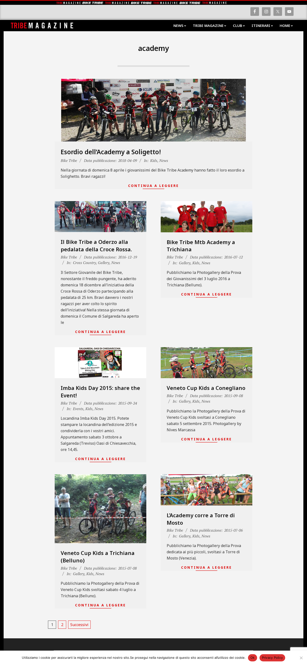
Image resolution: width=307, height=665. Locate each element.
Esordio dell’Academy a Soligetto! (111, 152)
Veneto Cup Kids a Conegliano (206, 387)
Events (78, 408)
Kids (153, 160)
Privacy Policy (272, 657)
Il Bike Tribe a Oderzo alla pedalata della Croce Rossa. (96, 245)
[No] (301, 657)
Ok (252, 657)
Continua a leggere (153, 185)
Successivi (79, 624)
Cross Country (84, 262)
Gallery (103, 262)
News (163, 160)
